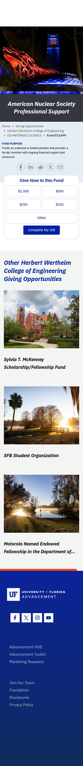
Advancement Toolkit (27, 654)
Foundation (19, 690)
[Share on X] (51, 168)
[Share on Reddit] (41, 168)
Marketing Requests (26, 661)
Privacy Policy (21, 704)
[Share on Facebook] (22, 168)
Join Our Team (21, 682)
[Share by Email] (61, 168)
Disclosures (19, 697)
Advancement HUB (25, 646)
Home (6, 126)
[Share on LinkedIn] (31, 168)
